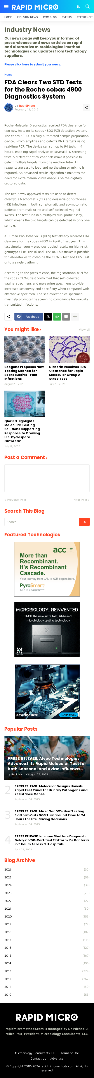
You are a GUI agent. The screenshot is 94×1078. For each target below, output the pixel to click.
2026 (47, 869)
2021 (47, 908)
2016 (47, 947)
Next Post (80, 499)
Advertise (56, 1058)
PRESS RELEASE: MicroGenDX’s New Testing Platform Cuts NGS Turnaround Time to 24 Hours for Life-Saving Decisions (49, 815)
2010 (47, 994)
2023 (47, 893)
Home (8, 17)
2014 (47, 963)
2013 (47, 971)
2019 (47, 924)
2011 (47, 986)
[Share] (86, 107)
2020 (47, 916)
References (85, 17)
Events (67, 17)
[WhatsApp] (57, 317)
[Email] (66, 317)
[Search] (88, 6)
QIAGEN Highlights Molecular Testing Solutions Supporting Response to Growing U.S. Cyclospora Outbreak (22, 431)
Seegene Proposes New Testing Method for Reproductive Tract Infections (24, 373)
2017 (47, 940)
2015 (47, 955)
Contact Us (38, 1058)
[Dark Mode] (79, 6)
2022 (47, 901)
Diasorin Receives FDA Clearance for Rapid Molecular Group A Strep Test (67, 373)
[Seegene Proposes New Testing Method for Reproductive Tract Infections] (24, 349)
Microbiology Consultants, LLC (35, 1053)
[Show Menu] (6, 6)
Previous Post (16, 499)
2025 (47, 877)
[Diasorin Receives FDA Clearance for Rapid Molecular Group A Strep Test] (69, 349)
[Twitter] (48, 317)
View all (84, 329)
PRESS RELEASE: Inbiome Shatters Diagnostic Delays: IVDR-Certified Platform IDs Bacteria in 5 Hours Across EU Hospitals (52, 840)
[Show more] (75, 317)
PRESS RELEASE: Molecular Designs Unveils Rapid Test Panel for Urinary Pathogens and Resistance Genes (50, 790)
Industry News (27, 17)
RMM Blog (50, 17)
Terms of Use (70, 1053)
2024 (47, 885)
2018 (47, 932)
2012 (47, 979)
